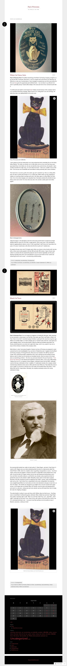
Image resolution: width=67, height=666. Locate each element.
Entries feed (14, 646)
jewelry (43, 634)
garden (29, 634)
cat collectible (34, 632)
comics (50, 632)
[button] (29, 326)
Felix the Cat (22, 634)
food (27, 634)
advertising (17, 260)
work (29, 639)
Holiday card (38, 634)
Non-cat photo (23, 635)
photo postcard (36, 635)
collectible (45, 632)
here (15, 83)
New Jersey (16, 635)
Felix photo (15, 634)
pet (27, 635)
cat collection (33, 262)
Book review (18, 632)
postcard (43, 635)
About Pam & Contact (17, 628)
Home (12, 626)
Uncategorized (31, 260)
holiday (33, 634)
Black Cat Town (15, 298)
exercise (55, 632)
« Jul (11, 622)
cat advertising (24, 260)
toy (46, 635)
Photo (30, 635)
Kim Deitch (48, 634)
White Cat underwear (24, 586)
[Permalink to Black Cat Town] (33, 282)
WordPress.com (14, 650)
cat (22, 632)
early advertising (45, 584)
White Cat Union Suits (18, 75)
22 (46, 613)
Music (11, 635)
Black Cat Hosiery (18, 262)
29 (46, 615)
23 (53, 613)
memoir (53, 634)
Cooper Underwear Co (41, 262)
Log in (12, 645)
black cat (16, 584)
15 (46, 610)
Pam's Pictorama (33, 7)
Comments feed (14, 648)
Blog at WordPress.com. (33, 660)
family (11, 634)
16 (53, 610)
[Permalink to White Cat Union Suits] (33, 47)
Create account (14, 643)
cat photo (40, 632)
